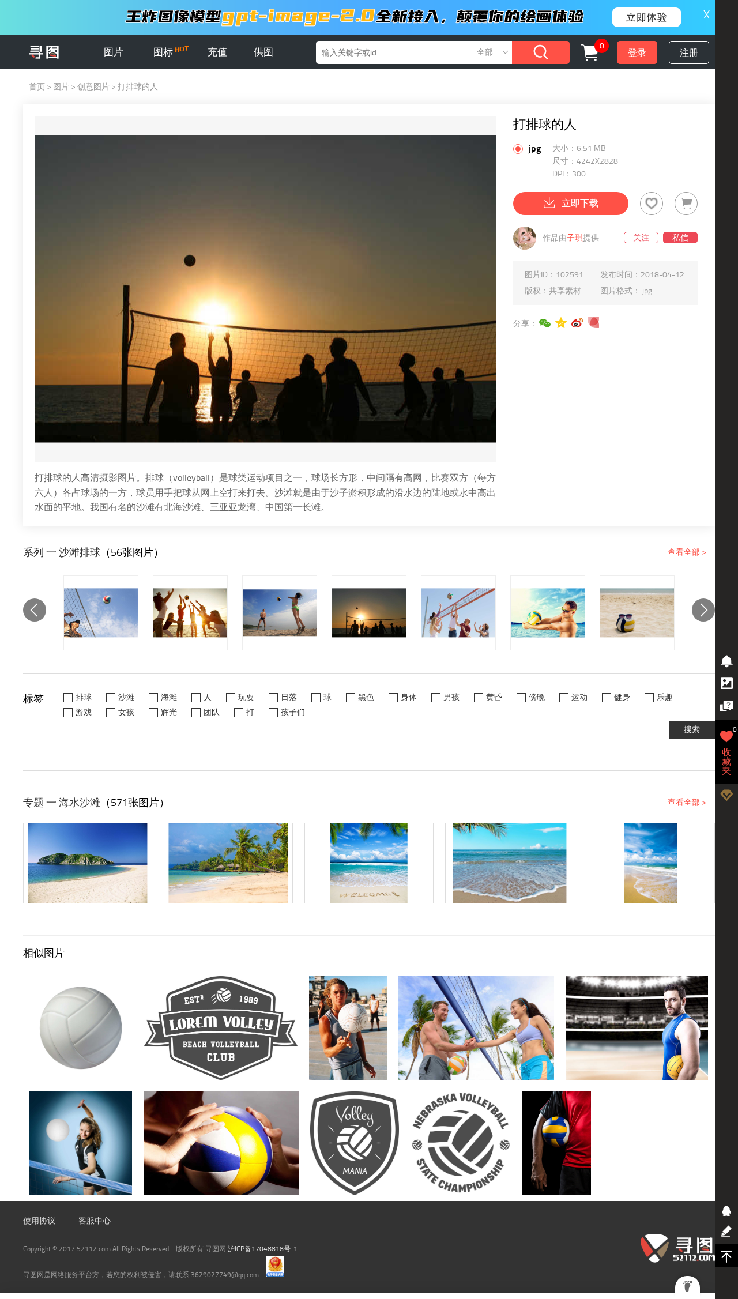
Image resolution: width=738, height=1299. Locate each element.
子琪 (575, 238)
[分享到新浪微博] (577, 323)
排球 (84, 697)
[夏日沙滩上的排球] (637, 612)
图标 (164, 52)
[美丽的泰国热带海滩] (228, 863)
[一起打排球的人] (458, 612)
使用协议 (39, 1221)
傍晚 (537, 697)
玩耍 (246, 697)
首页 (37, 87)
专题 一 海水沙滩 (61, 802)
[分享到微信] (545, 323)
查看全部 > (687, 552)
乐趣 (665, 697)
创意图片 (93, 87)
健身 (622, 697)
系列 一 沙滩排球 (61, 552)
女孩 (126, 712)
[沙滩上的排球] (279, 612)
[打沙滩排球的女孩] (190, 612)
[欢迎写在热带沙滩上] (369, 863)
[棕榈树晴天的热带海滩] (510, 863)
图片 (113, 52)
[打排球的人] (369, 612)
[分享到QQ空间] (561, 323)
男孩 (451, 697)
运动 (579, 697)
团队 (212, 712)
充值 (217, 52)
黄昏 (494, 697)
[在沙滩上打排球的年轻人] (548, 612)
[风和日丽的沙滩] (650, 863)
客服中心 (94, 1221)
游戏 (84, 712)
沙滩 (126, 697)
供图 (263, 52)
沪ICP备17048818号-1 (263, 1249)
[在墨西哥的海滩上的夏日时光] (88, 863)
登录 (637, 52)
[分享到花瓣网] (594, 323)
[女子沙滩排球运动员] (101, 612)
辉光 (169, 712)
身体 (409, 697)
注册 (689, 52)
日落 (289, 697)
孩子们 (293, 712)
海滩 (169, 697)
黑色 (366, 697)
